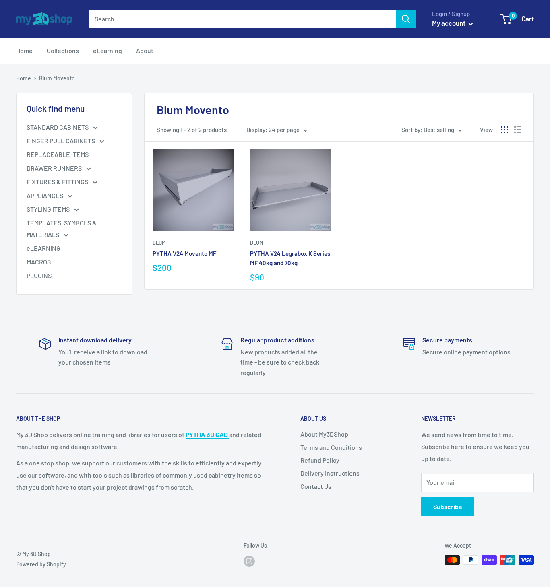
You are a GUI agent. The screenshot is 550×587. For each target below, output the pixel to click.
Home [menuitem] (24, 50)
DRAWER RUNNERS (55, 168)
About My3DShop (324, 434)
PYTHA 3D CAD (207, 434)
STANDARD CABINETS (58, 127)
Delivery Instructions (330, 473)
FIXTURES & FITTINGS (58, 181)
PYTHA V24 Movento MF (184, 253)
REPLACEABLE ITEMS (58, 154)
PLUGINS (39, 275)
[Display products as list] (517, 129)
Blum (159, 242)
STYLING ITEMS (49, 209)
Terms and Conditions (331, 447)
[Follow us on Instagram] (249, 560)
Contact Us (315, 486)
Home (23, 78)
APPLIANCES (45, 195)
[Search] (406, 19)
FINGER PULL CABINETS (61, 140)
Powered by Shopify (41, 564)
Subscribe (447, 506)
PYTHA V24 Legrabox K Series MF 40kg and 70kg (290, 258)
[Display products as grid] (504, 129)
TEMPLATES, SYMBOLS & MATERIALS (62, 229)
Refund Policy (319, 460)
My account (449, 23)
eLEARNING (43, 248)
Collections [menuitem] (63, 50)
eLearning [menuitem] (107, 50)
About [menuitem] (144, 50)
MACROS (39, 262)
